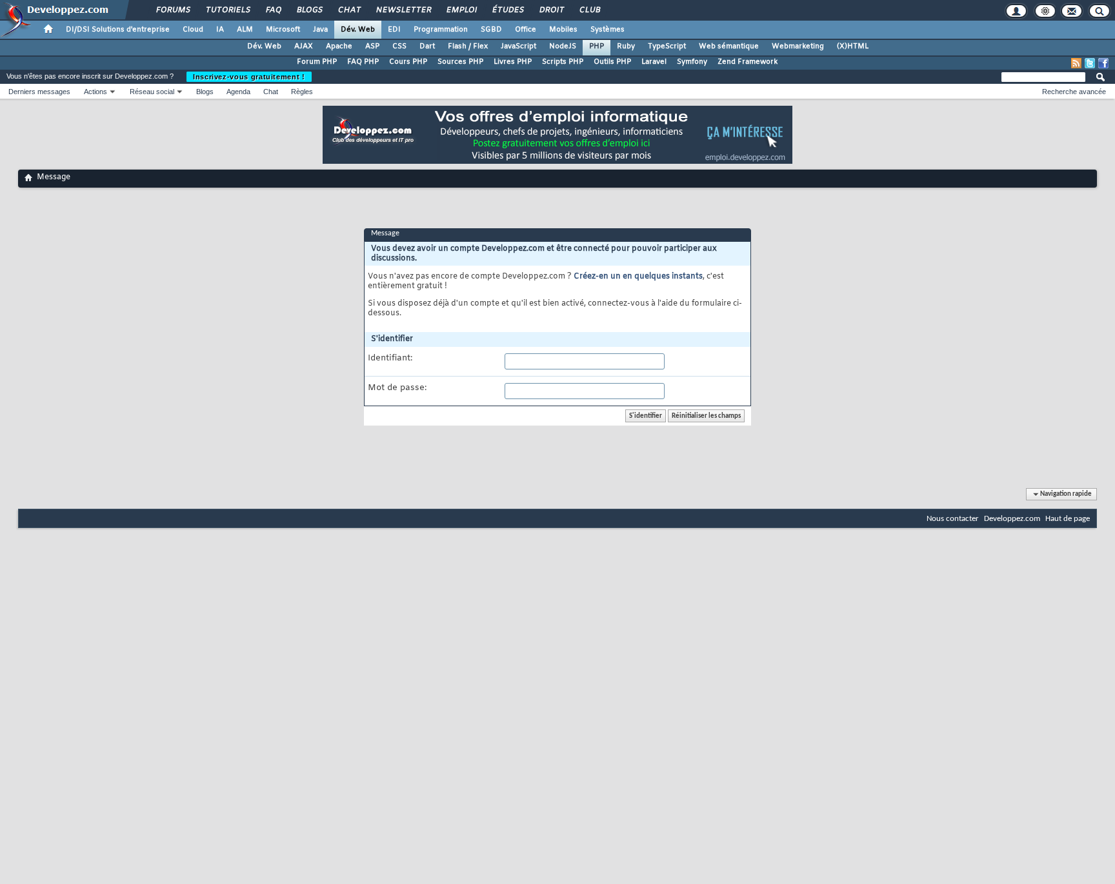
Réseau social (152, 91)
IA (220, 29)
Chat (348, 10)
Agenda (238, 91)
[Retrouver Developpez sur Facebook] (1103, 63)
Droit (551, 10)
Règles (302, 91)
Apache (339, 46)
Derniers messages (39, 91)
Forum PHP (317, 61)
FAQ (273, 10)
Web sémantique (729, 46)
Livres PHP (513, 61)
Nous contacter (953, 519)
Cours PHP (408, 61)
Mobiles (563, 29)
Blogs (309, 10)
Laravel (654, 61)
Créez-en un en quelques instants (638, 276)
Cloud (193, 29)
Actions (95, 91)
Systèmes (607, 29)
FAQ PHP (363, 61)
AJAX (303, 46)
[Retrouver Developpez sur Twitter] (1090, 63)
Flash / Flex (468, 46)
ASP (372, 46)
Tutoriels (227, 10)
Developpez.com (1012, 519)
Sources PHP (460, 61)
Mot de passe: (397, 388)
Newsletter (403, 10)
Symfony (692, 61)
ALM (245, 29)
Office (525, 29)
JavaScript (518, 46)
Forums (172, 10)
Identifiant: (390, 358)
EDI (394, 29)
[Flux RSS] (1076, 63)
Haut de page (1067, 519)
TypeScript (667, 46)
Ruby (626, 46)
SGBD (491, 29)
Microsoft (283, 29)
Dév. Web (358, 29)
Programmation (441, 29)
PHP (596, 46)
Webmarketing (798, 46)
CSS (399, 46)
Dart (427, 46)
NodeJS (562, 46)
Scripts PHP (562, 61)
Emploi (461, 10)
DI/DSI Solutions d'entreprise (118, 29)
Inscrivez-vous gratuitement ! (249, 77)
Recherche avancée (1074, 91)
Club (589, 10)
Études (507, 10)
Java (320, 29)
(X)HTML (853, 46)
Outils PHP (612, 61)
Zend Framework (748, 61)
